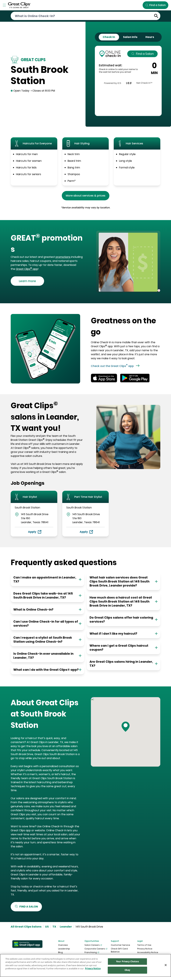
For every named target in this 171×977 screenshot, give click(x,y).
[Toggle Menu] (4, 5)
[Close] (165, 965)
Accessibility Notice (147, 952)
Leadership (64, 948)
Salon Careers (92, 945)
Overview (63, 945)
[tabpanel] (128, 81)
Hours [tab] (149, 37)
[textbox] (47, 243)
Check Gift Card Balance (119, 950)
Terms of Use (144, 945)
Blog (60, 952)
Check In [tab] (109, 37)
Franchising (90, 952)
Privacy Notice (144, 948)
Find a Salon (145, 54)
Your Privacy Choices (127, 961)
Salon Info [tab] (130, 37)
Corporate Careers (94, 948)
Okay (127, 969)
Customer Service (120, 945)
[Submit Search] (156, 16)
